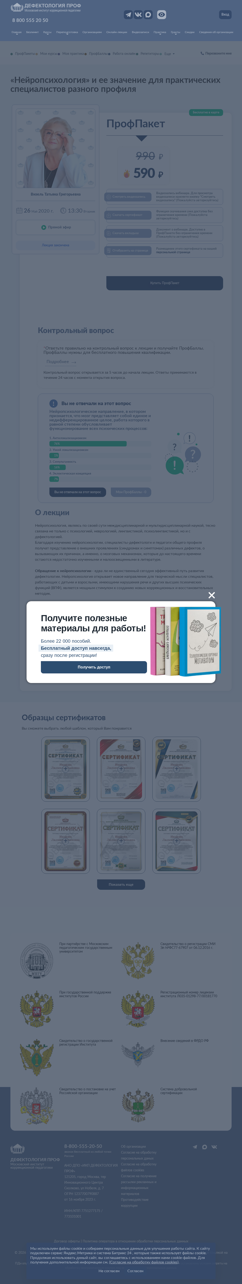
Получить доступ (94, 667)
